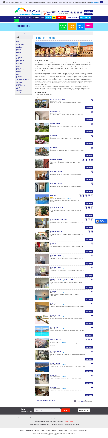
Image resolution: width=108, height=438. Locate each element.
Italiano (88, 11)
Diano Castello (43, 33)
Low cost (37, 430)
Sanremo (18, 84)
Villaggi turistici (68, 424)
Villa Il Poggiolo (54, 327)
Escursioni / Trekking (58, 417)
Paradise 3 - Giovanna (55, 351)
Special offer (60, 421)
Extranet (16, 21)
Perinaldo (18, 73)
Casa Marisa (53, 387)
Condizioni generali (63, 430)
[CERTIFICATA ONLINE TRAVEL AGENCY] (44, 12)
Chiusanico (19, 57)
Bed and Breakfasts (34, 424)
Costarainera (19, 58)
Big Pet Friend (20, 417)
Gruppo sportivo (72, 26)
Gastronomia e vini (45, 417)
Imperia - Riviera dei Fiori (33, 33)
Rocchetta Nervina (21, 77)
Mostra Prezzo (89, 107)
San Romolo (19, 82)
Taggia (18, 87)
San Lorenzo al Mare (21, 81)
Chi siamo (29, 17)
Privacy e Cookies (73, 430)
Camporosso (19, 50)
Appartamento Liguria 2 (56, 183)
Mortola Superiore (20, 69)
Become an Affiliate (84, 410)
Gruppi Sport (49, 421)
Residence (60, 424)
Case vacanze (76, 424)
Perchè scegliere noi (21, 17)
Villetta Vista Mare (55, 112)
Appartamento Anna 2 (55, 255)
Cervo (17, 55)
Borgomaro (19, 47)
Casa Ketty (53, 303)
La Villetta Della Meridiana (56, 207)
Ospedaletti (19, 71)
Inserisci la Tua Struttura (85, 17)
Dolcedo (18, 65)
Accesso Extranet (82, 430)
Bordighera (19, 46)
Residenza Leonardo (55, 124)
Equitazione (80, 417)
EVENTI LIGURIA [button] (61, 17)
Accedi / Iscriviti (88, 13)
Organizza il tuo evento (40, 421)
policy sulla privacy (95, 2)
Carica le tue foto (80, 26)
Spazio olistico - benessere (71, 417)
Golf (51, 417)
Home (15, 17)
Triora (17, 89)
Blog (54, 421)
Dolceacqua (19, 63)
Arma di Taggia (20, 44)
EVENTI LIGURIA (69, 421)
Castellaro (18, 52)
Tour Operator (48, 17)
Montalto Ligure (20, 68)
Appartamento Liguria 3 (56, 172)
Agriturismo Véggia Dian (56, 231)
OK (101, 2)
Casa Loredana (53, 136)
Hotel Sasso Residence (55, 339)
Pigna (17, 74)
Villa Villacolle (53, 148)
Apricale (18, 42)
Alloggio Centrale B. (55, 363)
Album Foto (89, 26)
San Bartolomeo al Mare (22, 79)
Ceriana (18, 54)
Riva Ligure (19, 76)
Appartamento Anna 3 (55, 267)
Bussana (18, 49)
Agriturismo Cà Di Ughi (56, 160)
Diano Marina (19, 62)
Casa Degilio (53, 243)
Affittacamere (54, 424)
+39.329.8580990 (64, 12)
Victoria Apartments (55, 315)
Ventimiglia (19, 92)
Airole (17, 41)
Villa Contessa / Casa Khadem (57, 100)
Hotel (48, 424)
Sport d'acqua (54, 418)
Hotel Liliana (53, 195)
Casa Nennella (53, 291)
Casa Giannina (53, 375)
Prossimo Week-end (45, 430)
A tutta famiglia (35, 417)
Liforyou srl (52, 434)
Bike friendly (28, 417)
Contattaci (42, 17)
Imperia (18, 66)
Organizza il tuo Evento (63, 26)
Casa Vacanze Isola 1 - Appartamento (59, 219)
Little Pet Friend (88, 417)
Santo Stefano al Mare (22, 85)
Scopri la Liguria (35, 17)
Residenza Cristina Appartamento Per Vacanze (61, 279)
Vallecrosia (19, 90)
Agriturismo (43, 424)
